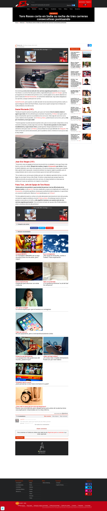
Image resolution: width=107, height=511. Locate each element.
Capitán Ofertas (60, 485)
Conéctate (27, 423)
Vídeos (65, 8)
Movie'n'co (18, 491)
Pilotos (47, 8)
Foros (71, 8)
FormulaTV (18, 482)
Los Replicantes (19, 485)
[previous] (18, 56)
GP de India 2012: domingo (40, 49)
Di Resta (54, 114)
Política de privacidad (54, 505)
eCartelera (18, 487)
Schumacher (52, 166)
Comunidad (87, 505)
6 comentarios (20, 46)
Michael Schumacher (30, 96)
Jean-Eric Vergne (57, 93)
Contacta (74, 505)
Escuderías (53, 8)
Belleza (31, 487)
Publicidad (80, 505)
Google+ (50, 228)
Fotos (60, 8)
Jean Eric (30, 189)
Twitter (42, 228)
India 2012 (42, 451)
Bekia (30, 482)
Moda (30, 485)
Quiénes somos (21, 505)
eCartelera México (20, 489)
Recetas (31, 495)
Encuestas (77, 8)
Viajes (30, 498)
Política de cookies (66, 505)
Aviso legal (29, 505)
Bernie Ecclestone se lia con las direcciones (47, 62)
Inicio (28, 8)
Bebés (30, 491)
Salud (30, 493)
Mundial (41, 8)
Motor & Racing (46, 482)
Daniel (38, 193)
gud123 (22, 419)
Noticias (34, 8)
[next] (65, 56)
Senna (44, 118)
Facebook (34, 228)
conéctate (61, 432)
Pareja (30, 489)
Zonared (58, 482)
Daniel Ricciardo (19, 102)
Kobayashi (63, 129)
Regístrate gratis (52, 432)
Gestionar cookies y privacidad (41, 505)
